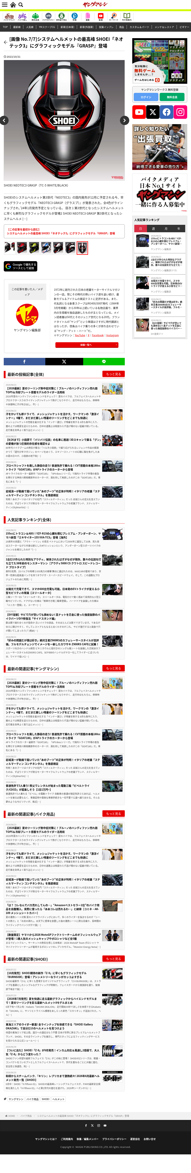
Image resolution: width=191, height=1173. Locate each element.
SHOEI (45, 1099)
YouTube (80, 335)
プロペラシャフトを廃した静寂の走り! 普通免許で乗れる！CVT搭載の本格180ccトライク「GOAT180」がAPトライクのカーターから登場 (53, 467)
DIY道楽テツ (157, 334)
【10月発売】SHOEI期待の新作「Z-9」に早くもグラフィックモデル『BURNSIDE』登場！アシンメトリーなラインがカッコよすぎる (46, 975)
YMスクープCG (47, 27)
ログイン (146, 97)
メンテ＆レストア (164, 27)
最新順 (17, 27)
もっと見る (113, 374)
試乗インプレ (106, 27)
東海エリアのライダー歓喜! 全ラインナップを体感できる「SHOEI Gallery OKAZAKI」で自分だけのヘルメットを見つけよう (49, 1026)
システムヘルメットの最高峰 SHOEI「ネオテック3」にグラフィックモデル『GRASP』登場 (83, 1115)
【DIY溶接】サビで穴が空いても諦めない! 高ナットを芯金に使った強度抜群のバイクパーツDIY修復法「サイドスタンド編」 (53, 616)
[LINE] (104, 361)
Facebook (98, 335)
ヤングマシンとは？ (46, 1139)
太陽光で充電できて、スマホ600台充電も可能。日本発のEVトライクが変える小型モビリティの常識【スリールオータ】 (53, 591)
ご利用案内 (67, 1139)
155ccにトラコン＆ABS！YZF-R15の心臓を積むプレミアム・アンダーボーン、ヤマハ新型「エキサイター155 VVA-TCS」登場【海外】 (53, 535)
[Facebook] (24, 361)
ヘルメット (58, 1099)
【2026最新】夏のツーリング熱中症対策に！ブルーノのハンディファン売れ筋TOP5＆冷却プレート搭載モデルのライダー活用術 (52, 390)
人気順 (29, 27)
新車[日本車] (67, 27)
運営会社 (135, 1139)
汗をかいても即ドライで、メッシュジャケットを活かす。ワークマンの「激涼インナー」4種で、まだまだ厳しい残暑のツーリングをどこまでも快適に (52, 416)
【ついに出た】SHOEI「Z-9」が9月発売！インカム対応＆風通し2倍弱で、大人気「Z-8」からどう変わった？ (52, 1052)
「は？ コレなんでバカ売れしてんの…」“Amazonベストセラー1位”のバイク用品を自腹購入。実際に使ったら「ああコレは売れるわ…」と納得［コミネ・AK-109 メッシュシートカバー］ (52, 909)
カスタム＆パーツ (139, 27)
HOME (11, 1115)
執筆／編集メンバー (87, 1139)
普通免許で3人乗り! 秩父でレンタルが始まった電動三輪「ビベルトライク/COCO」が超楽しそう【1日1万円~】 (48, 787)
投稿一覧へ (86, 344)
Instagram (112, 335)
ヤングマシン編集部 (161, 249)
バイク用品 (32, 1099)
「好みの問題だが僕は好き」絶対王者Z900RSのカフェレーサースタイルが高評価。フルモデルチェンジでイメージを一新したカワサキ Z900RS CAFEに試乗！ (52, 642)
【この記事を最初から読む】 (61, 231)
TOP (5, 27)
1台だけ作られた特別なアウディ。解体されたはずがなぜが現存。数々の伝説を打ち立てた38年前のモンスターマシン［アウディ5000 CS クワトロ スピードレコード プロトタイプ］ (53, 563)
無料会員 (172, 97)
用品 (121, 27)
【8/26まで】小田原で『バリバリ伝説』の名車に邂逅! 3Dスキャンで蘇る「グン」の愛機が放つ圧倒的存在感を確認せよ (53, 441)
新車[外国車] (86, 27)
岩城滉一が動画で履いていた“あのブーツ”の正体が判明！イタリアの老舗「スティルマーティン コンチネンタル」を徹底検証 (53, 493)
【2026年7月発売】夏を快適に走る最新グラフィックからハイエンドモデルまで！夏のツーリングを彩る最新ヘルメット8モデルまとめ (51, 1000)
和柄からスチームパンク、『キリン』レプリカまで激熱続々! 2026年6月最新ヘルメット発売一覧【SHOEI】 (53, 1078)
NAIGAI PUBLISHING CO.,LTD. (92, 1146)
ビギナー (184, 27)
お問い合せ (150, 1139)
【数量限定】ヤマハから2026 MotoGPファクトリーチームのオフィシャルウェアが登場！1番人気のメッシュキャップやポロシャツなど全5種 (53, 936)
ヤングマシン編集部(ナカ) (164, 270)
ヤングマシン (16, 1099)
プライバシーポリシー (114, 1139)
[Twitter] (64, 361)
